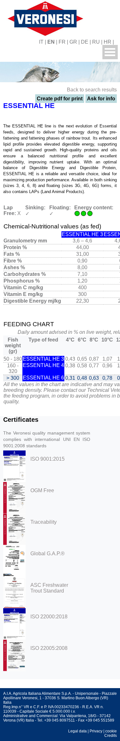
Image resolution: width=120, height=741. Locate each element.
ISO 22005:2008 (49, 648)
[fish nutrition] (44, 17)
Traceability (43, 522)
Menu (110, 52)
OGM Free (42, 490)
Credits (110, 735)
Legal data (77, 731)
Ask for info (101, 98)
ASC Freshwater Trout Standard (49, 588)
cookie (111, 731)
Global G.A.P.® (47, 553)
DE (84, 42)
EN (51, 42)
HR (107, 42)
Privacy (96, 731)
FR (62, 42)
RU (96, 42)
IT (41, 42)
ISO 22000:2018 (49, 616)
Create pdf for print (60, 98)
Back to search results (92, 89)
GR (73, 42)
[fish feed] (117, 42)
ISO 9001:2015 (47, 459)
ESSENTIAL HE (29, 106)
